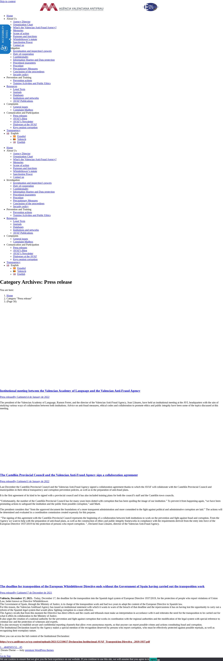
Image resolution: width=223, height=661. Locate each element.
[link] (103, 7)
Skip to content (8, 1)
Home (10, 295)
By (19, 397)
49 (8, 647)
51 (13, 647)
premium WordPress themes (39, 650)
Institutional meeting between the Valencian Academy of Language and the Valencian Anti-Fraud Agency (70, 390)
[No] (158, 660)
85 (21, 647)
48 (5, 647)
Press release (6, 397)
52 (15, 647)
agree (153, 659)
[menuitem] (115, 15)
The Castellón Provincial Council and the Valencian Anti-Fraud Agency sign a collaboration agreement (69, 475)
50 (10, 647)
